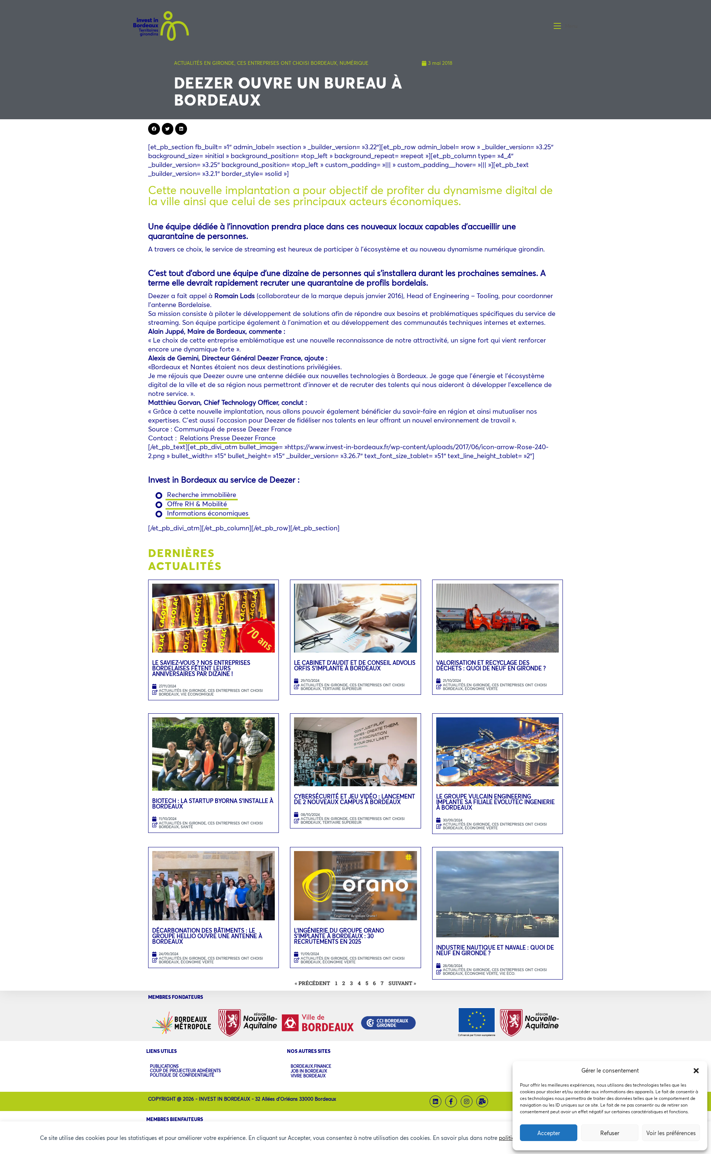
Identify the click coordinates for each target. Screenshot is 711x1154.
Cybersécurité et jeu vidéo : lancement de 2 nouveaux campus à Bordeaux (354, 799)
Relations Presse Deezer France (228, 437)
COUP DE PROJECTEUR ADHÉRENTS (185, 1070)
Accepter (548, 1133)
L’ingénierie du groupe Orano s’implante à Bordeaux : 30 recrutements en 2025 (339, 936)
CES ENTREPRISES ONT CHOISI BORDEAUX (287, 63)
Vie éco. (507, 973)
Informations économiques (207, 512)
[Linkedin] (435, 1101)
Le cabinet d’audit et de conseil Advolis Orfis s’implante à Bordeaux (354, 665)
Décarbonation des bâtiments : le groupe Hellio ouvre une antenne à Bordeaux (207, 936)
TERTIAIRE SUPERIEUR (342, 688)
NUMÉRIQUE (354, 63)
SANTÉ (187, 826)
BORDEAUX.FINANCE (311, 1066)
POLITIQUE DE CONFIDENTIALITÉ (182, 1075)
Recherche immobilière (201, 494)
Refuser (609, 1133)
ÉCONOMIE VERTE (481, 688)
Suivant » (402, 983)
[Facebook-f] (451, 1101)
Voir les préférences (671, 1133)
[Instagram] (467, 1101)
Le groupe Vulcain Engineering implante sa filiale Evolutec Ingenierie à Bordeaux (495, 802)
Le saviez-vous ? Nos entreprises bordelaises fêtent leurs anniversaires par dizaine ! (201, 668)
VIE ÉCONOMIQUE (197, 694)
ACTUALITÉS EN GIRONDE (204, 63)
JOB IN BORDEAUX (309, 1071)
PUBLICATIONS (164, 1066)
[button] (696, 1070)
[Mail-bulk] (482, 1101)
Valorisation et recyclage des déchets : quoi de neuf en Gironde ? (491, 665)
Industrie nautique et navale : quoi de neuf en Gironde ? (495, 950)
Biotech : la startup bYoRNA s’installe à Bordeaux (212, 803)
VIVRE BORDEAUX (308, 1076)
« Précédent (312, 983)
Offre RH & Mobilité (197, 503)
